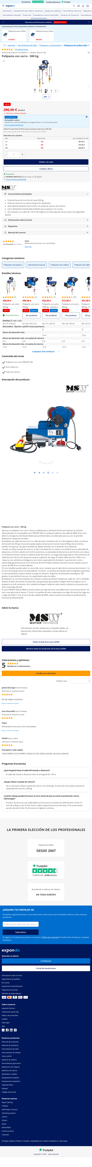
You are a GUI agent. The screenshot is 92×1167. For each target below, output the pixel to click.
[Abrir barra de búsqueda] (74, 6)
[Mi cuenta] (83, 6)
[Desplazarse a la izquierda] (3, 22)
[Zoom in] (39, 472)
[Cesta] (87, 6)
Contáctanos (46, 961)
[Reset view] (48, 472)
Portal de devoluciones (46, 968)
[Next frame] (57, 472)
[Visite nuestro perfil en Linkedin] (11, 1030)
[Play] (34, 472)
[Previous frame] (52, 472)
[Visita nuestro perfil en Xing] (15, 1030)
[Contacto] (78, 6)
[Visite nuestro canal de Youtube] (3, 1030)
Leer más (28, 247)
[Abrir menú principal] (3, 5)
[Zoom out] (43, 472)
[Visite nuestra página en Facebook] (7, 1030)
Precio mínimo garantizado (16, 179)
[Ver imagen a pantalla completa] (89, 86)
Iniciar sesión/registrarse (14, 125)
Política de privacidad (50, 937)
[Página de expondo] (4, 45)
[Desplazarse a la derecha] (89, 22)
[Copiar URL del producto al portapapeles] (88, 52)
